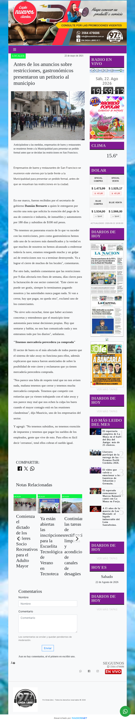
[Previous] (18, 538)
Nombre (23, 597)
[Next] (77, 538)
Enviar (48, 648)
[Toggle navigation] (14, 49)
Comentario (25, 611)
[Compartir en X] (26, 469)
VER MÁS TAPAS (106, 389)
